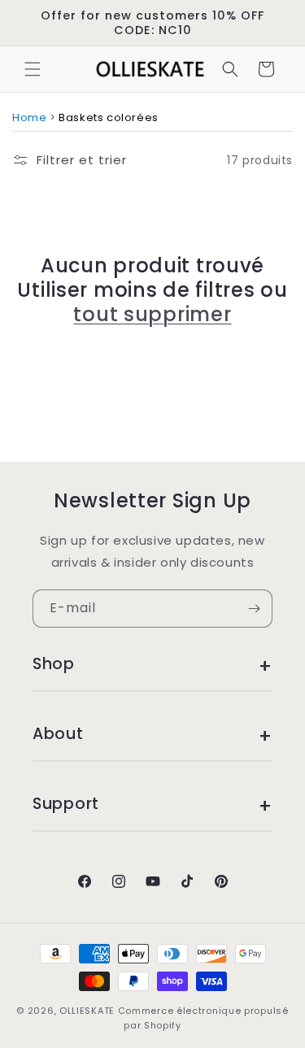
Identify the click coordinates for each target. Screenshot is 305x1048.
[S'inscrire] (254, 608)
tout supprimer (152, 314)
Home (29, 117)
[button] (32, 69)
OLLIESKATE (87, 1010)
